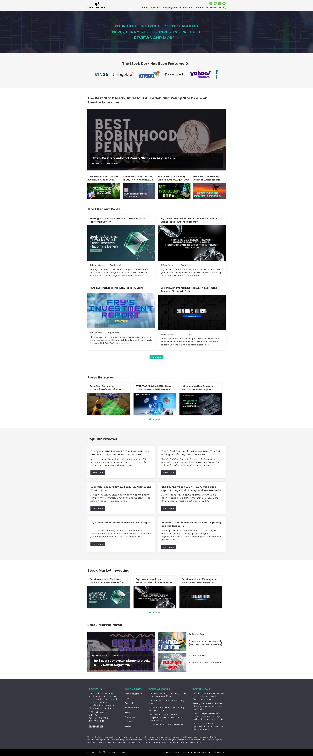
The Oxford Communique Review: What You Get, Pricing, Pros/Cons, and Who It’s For (191, 453)
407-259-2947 (96, 721)
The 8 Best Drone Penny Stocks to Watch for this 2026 (206, 178)
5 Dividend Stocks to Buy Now (205, 662)
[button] (150, 419)
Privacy (177, 752)
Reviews (128, 726)
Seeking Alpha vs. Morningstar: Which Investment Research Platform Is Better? (189, 289)
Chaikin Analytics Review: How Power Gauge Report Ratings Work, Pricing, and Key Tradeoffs (191, 488)
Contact (129, 703)
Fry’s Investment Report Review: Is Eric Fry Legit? (116, 287)
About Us (155, 7)
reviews (214, 7)
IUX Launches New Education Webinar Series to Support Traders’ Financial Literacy (198, 387)
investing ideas (170, 7)
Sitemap (168, 752)
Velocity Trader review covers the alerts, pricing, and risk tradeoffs (191, 524)
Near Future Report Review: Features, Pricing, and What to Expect (121, 488)
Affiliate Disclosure (191, 752)
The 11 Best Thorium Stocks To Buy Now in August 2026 (138, 178)
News (127, 712)
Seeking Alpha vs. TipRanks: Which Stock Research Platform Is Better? (118, 220)
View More (156, 357)
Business (129, 721)
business (200, 7)
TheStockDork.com (134, 693)
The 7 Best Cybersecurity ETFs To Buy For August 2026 (174, 178)
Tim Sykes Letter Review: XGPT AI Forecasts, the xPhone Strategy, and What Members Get (119, 453)
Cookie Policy (219, 752)
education (188, 7)
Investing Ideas (132, 707)
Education (130, 717)
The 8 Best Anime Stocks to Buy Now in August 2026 (102, 178)
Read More (97, 472)
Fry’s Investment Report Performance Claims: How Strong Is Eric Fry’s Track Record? (189, 220)
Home (144, 7)
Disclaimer (206, 752)
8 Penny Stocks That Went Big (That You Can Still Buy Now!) (205, 643)
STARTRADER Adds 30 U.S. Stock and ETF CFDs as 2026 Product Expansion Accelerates (153, 387)
